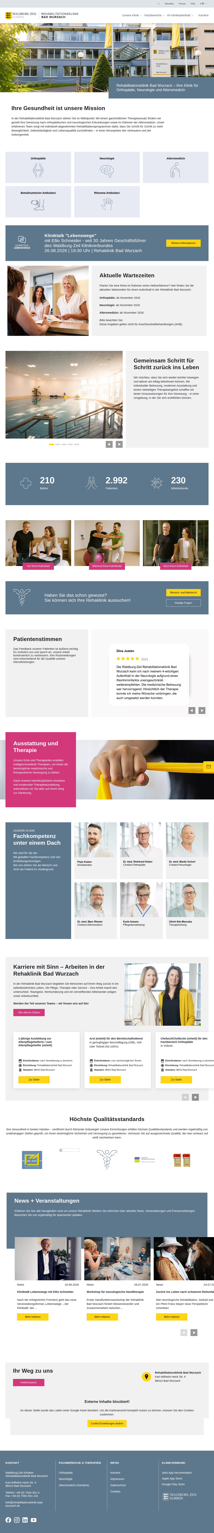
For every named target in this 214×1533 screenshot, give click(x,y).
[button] (158, 3)
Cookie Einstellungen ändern (107, 1423)
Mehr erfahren (33, 1317)
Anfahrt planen (29, 1382)
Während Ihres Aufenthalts (107, 566)
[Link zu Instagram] (17, 1520)
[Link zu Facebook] (8, 1520)
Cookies (115, 1491)
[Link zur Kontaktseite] (208, 766)
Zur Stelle (34, 1079)
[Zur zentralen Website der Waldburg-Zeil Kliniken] (184, 1497)
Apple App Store (172, 1478)
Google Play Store (173, 1484)
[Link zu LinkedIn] (25, 1520)
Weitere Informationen (183, 243)
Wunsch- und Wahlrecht (183, 592)
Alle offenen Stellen (29, 1012)
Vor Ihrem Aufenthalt (38, 566)
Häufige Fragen (183, 603)
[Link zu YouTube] (34, 1520)
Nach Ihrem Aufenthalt (175, 566)
